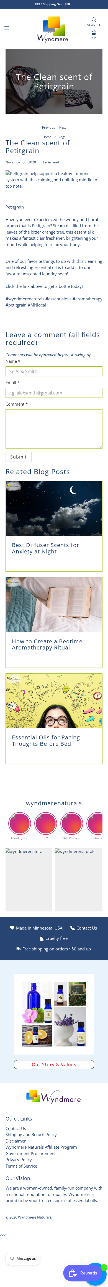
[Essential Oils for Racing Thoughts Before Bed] (54, 701)
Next (62, 127)
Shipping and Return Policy (31, 1134)
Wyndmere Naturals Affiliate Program (41, 1147)
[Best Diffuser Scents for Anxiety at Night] (54, 508)
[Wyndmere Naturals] (54, 29)
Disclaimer (16, 1141)
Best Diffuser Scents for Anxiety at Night (45, 548)
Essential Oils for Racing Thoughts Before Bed (46, 740)
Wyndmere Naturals (34, 1217)
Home (47, 136)
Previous (48, 127)
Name (13, 361)
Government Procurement (31, 1153)
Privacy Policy (19, 1159)
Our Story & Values (54, 1065)
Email (12, 382)
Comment (17, 404)
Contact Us (16, 1128)
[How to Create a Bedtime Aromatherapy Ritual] (54, 604)
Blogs (61, 136)
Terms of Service (21, 1166)
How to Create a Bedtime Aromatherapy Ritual (47, 644)
